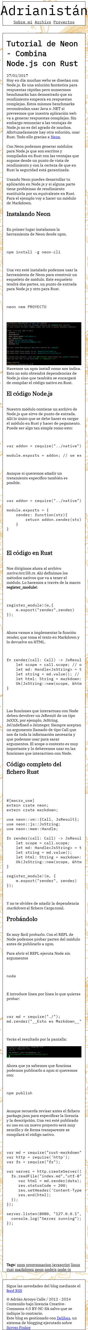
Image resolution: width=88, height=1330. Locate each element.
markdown (24, 1269)
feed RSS (14, 1290)
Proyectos (64, 22)
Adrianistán (44, 10)
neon (39, 1269)
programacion (38, 1264)
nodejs (51, 1269)
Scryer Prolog (19, 1327)
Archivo (43, 22)
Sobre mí (23, 22)
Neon (55, 136)
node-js (64, 1269)
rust (10, 1269)
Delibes (63, 1318)
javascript (61, 1264)
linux (75, 1264)
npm (21, 1264)
